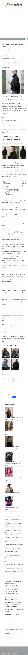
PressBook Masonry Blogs (22, 653)
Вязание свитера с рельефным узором (14, 530)
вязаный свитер (6, 374)
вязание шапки (8, 619)
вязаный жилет (18, 627)
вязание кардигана (10, 609)
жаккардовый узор (9, 631)
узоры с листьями (18, 633)
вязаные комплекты (8, 624)
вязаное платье (14, 621)
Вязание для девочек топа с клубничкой (14, 544)
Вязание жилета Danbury (11, 548)
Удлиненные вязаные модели (11, 597)
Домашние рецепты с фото (10, 587)
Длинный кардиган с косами (12, 537)
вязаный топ (18, 629)
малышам (13, 633)
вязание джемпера (11, 606)
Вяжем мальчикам (15, 578)
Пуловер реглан (15, 593)
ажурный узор (9, 602)
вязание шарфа (16, 618)
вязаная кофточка (18, 602)
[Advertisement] (14, 21)
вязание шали (16, 616)
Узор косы (8, 599)
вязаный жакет (10, 627)
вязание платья (20, 609)
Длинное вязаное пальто (11, 527)
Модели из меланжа (8, 589)
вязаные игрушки (13, 622)
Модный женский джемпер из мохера (14, 560)
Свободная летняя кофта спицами (13, 540)
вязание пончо (7, 611)
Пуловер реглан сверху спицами (13, 555)
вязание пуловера (12, 614)
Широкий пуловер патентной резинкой (14, 564)
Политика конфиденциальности (13, 649)
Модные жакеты (18, 591)
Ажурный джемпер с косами (12, 568)
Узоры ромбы (14, 599)
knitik (10, 49)
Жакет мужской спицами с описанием (14, 571)
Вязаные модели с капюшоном (10, 583)
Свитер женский (9, 595)
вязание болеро (16, 604)
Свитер (4, 371)
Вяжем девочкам (8, 578)
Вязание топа (17, 581)
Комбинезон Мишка (10, 534)
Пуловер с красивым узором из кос (13, 519)
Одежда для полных (8, 593)
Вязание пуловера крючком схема (13, 551)
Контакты (5, 649)
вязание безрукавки (9, 604)
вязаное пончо (8, 622)
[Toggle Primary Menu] (25, 39)
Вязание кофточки (8, 581)
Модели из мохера (15, 589)
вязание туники (9, 617)
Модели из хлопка (9, 591)
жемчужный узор (17, 631)
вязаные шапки (14, 624)
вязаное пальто (7, 621)
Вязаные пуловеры (11, 585)
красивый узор (8, 633)
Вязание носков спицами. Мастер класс (14, 523)
